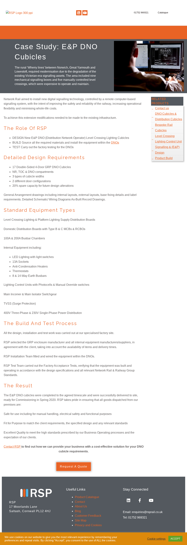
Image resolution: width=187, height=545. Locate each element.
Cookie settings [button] (156, 538)
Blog (78, 511)
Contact (80, 501)
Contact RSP (12, 446)
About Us (81, 506)
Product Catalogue (87, 497)
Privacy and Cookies (88, 525)
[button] (179, 32)
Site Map (80, 520)
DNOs (115, 142)
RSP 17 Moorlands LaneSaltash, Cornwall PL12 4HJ (30, 507)
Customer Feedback (88, 515)
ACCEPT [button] (175, 538)
